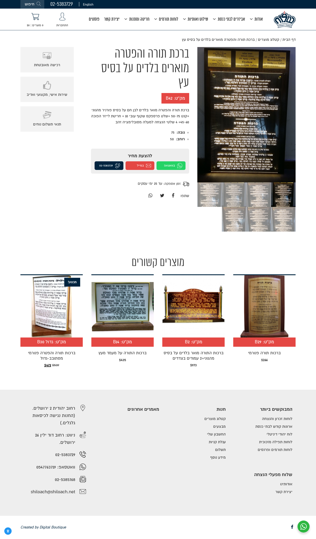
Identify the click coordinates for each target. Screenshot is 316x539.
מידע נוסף (218, 457)
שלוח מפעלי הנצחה (273, 475)
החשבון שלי (216, 434)
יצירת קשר (112, 19)
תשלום (220, 449)
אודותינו (286, 484)
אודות (258, 19)
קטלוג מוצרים (268, 39)
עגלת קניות (217, 442)
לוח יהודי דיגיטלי (279, 434)
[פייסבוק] (173, 195)
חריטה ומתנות (138, 19)
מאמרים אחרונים (143, 409)
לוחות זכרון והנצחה (277, 419)
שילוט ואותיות (197, 19)
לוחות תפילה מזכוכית (275, 442)
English (88, 4)
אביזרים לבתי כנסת (231, 19)
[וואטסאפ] (150, 195)
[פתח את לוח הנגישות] (8, 531)
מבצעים (219, 426)
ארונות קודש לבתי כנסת (273, 426)
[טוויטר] (162, 195)
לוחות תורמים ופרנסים (275, 449)
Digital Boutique (53, 527)
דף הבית (289, 39)
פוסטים (94, 19)
